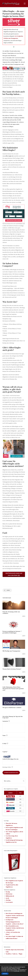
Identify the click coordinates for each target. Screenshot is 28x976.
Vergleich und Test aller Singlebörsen (12, 886)
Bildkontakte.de (10, 896)
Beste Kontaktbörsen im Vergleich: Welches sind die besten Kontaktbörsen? (15, 928)
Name (4, 735)
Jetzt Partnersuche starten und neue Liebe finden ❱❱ (13, 574)
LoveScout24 (9, 902)
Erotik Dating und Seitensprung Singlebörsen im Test (14, 841)
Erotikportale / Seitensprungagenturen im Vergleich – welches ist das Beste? (15, 922)
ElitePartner (9, 894)
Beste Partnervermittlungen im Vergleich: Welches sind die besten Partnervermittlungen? (15, 915)
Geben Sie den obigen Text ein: (11, 759)
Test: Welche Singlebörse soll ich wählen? (14, 832)
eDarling (8, 900)
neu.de (7, 898)
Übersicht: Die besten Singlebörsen (11, 824)
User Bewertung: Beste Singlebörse (12, 837)
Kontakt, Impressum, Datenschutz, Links (15, 950)
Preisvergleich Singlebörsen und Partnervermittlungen (14, 828)
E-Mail (5, 743)
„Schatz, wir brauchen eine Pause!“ (13, 933)
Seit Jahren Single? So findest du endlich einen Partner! (14, 937)
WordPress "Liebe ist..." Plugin (14, 954)
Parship (8, 892)
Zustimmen (5, 973)
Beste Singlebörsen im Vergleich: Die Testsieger (14, 881)
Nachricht (5, 721)
